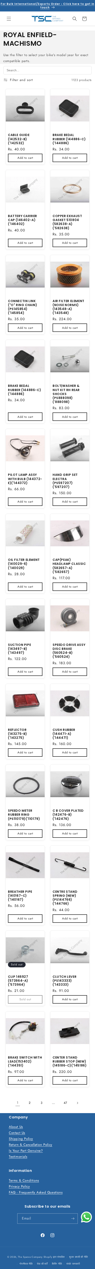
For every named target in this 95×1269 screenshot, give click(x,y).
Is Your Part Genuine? (26, 1150)
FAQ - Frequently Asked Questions (36, 1192)
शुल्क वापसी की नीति (78, 1257)
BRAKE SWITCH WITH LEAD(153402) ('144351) (25, 1061)
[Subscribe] (73, 1218)
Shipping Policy (21, 1138)
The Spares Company (30, 1257)
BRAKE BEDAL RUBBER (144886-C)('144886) (69, 139)
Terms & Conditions (24, 1180)
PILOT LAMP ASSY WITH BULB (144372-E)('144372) (25, 479)
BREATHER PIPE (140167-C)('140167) (20, 896)
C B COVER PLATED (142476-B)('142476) (68, 815)
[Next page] (77, 1103)
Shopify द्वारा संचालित (54, 1257)
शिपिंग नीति (57, 1263)
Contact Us (17, 1132)
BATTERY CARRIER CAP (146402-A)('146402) (22, 220)
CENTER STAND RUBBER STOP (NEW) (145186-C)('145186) (70, 1061)
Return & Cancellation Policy (30, 1144)
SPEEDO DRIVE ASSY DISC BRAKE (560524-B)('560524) (69, 651)
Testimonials (18, 1156)
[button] (9, 19)
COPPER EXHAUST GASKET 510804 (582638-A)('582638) (67, 222)
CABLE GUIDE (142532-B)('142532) (19, 139)
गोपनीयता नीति (26, 1263)
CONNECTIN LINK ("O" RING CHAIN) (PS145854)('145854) (22, 307)
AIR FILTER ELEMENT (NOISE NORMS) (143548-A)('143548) (68, 307)
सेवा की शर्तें (42, 1263)
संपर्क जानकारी (73, 1263)
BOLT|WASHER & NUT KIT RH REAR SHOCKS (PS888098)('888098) (66, 394)
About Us (16, 1126)
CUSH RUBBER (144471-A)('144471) (64, 734)
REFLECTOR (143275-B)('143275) (17, 734)
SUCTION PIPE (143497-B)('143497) (19, 649)
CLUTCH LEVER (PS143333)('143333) (64, 981)
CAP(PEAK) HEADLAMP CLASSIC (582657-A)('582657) (69, 566)
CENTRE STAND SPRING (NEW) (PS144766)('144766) (65, 898)
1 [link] (18, 1102)
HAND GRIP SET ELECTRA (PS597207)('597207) (65, 481)
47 (65, 1103)
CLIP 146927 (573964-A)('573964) (18, 981)
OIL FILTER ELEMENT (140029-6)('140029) (24, 564)
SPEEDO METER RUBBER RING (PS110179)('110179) (24, 815)
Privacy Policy (19, 1186)
